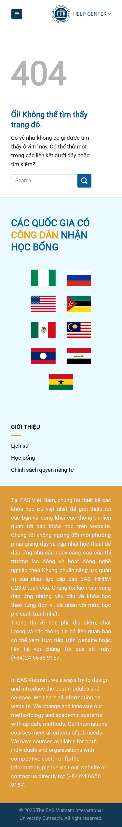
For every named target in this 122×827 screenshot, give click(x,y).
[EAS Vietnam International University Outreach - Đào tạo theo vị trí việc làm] (61, 14)
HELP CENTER (90, 14)
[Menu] (16, 14)
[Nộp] (84, 180)
